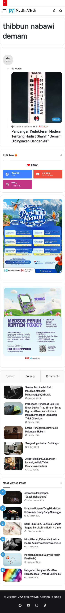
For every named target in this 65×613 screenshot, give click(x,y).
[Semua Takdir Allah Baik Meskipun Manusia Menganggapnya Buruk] (13, 392)
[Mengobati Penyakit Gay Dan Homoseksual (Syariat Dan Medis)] (12, 575)
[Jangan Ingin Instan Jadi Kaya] (13, 448)
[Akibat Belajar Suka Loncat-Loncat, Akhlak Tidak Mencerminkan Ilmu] (13, 463)
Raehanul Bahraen (23, 126)
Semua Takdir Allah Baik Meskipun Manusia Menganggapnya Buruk (38, 391)
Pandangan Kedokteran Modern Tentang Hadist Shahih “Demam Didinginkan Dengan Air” (36, 136)
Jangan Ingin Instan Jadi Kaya (42, 443)
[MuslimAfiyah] (22, 11)
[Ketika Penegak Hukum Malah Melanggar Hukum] (13, 432)
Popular (30, 376)
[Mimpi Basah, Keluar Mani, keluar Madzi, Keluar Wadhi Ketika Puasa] (12, 544)
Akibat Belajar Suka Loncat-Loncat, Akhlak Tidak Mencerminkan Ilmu (41, 462)
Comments (52, 376)
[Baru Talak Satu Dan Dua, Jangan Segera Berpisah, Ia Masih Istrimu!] (12, 528)
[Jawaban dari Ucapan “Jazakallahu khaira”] (12, 497)
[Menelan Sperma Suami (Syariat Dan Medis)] (12, 559)
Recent (10, 376)
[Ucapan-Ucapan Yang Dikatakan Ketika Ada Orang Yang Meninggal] (12, 513)
